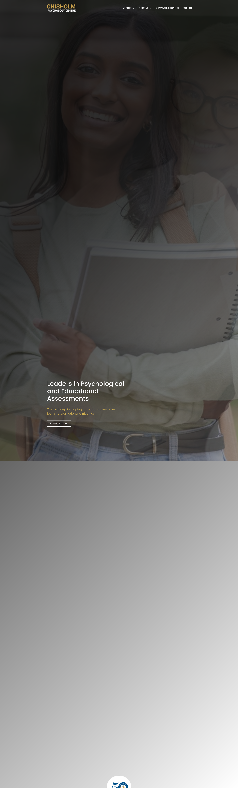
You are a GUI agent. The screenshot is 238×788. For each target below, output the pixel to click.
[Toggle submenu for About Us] (150, 8)
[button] (59, 424)
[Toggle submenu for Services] (133, 8)
